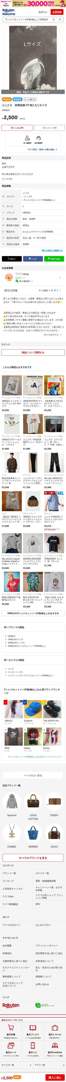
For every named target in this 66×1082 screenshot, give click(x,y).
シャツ (4, 475)
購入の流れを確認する (52, 250)
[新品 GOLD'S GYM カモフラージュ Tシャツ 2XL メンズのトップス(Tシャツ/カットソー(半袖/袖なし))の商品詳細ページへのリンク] (33, 582)
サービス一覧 (8, 1065)
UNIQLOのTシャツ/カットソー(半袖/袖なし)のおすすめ (33, 613)
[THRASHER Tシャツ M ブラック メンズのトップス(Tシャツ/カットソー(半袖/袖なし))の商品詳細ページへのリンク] (54, 543)
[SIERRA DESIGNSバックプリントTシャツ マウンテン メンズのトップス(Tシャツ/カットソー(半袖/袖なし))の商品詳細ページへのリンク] (33, 543)
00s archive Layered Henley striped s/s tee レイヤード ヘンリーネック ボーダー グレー (11, 563)
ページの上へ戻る (33, 775)
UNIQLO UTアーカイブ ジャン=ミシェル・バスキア (11, 442)
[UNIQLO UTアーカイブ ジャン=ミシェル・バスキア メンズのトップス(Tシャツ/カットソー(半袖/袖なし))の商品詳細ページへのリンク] (12, 424)
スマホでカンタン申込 (11, 1054)
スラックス (27, 475)
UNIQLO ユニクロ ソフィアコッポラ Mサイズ (11, 403)
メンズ (26, 192)
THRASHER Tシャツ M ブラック (53, 560)
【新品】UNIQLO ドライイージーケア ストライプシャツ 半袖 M (11, 520)
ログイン (42, 12)
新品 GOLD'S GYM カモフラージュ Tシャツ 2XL (32, 600)
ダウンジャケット (29, 513)
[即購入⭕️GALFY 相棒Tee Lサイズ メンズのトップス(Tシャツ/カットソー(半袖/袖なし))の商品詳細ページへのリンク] (12, 582)
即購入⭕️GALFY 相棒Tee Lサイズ (11, 598)
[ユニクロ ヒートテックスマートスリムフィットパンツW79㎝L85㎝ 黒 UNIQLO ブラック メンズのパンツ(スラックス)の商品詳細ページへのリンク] (33, 463)
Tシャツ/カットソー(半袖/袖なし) (39, 199)
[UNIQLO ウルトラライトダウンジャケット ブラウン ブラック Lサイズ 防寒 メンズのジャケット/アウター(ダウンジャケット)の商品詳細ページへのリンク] (33, 501)
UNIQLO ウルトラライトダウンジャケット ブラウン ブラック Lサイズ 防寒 (32, 520)
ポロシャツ (48, 513)
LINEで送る (55, 258)
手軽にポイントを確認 (55, 1054)
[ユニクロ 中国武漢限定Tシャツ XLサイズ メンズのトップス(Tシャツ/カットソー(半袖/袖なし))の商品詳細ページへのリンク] (33, 424)
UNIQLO (6, 110)
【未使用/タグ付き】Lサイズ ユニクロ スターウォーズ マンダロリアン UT (54, 405)
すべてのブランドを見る (33, 858)
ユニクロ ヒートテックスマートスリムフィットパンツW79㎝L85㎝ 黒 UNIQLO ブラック (32, 483)
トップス (28, 196)
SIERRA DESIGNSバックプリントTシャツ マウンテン (32, 561)
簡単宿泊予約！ (55, 1036)
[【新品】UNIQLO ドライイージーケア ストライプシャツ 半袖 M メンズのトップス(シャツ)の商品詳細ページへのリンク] (12, 501)
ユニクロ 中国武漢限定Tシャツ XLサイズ (33, 442)
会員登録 (57, 12)
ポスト (13, 258)
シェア (34, 258)
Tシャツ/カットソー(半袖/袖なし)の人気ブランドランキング (34, 756)
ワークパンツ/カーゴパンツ (54, 475)
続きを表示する (51, 334)
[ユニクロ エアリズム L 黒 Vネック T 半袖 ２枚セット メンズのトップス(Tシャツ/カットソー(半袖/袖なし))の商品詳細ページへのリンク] (54, 424)
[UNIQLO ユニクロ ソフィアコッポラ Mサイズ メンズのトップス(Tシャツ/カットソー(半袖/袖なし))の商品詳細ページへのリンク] (12, 385)
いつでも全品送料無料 (33, 1036)
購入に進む (55, 1077)
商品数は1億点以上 (11, 1036)
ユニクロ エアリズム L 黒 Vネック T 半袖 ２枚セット (54, 443)
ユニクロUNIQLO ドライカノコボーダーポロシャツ (53, 519)
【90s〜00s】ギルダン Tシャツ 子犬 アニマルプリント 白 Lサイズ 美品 (53, 601)
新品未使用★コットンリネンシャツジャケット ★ (11, 480)
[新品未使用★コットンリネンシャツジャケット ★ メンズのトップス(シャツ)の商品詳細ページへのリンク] (12, 463)
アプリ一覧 (40, 1065)
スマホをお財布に (32, 1054)
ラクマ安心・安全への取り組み (41, 149)
